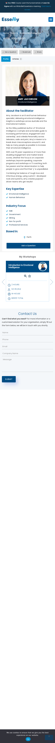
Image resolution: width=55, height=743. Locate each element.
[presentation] (3, 282)
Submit (9, 379)
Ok (28, 739)
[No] (49, 737)
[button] (50, 19)
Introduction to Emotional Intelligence (20, 266)
